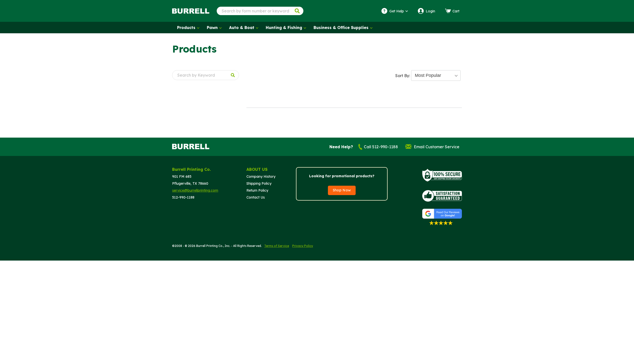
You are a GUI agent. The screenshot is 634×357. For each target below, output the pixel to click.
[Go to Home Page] (190, 10)
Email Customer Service (436, 146)
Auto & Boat (241, 27)
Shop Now (342, 190)
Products (186, 27)
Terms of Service (276, 246)
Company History (260, 176)
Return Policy (257, 190)
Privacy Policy (302, 246)
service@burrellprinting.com (195, 190)
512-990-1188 (183, 197)
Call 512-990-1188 (381, 146)
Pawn (212, 27)
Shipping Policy (258, 183)
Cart (455, 11)
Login (430, 11)
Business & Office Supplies (341, 27)
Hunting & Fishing (284, 27)
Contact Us (255, 197)
